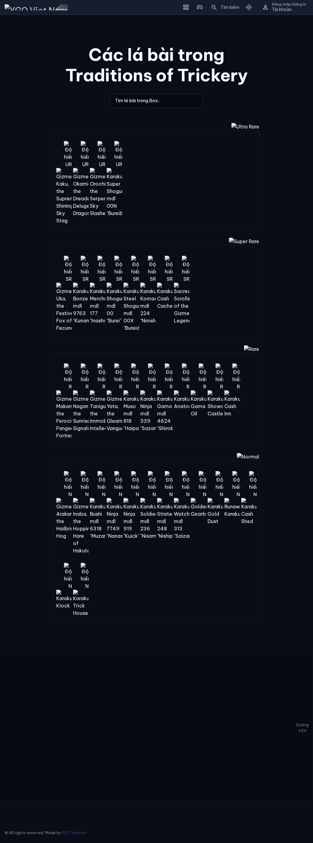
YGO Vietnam (74, 832)
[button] (223, 7)
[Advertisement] (22, 111)
